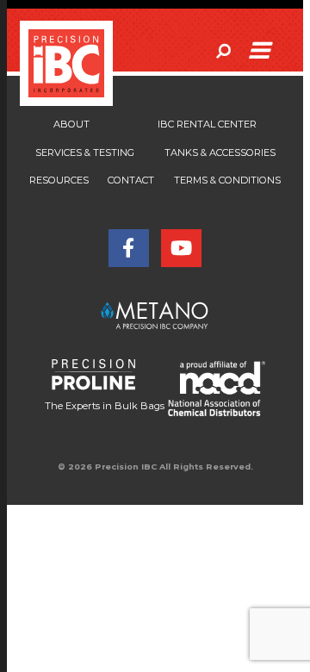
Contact (131, 180)
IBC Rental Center (207, 124)
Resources (59, 180)
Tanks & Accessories (220, 152)
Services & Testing (84, 152)
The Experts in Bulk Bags (104, 406)
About (71, 124)
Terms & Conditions (227, 180)
